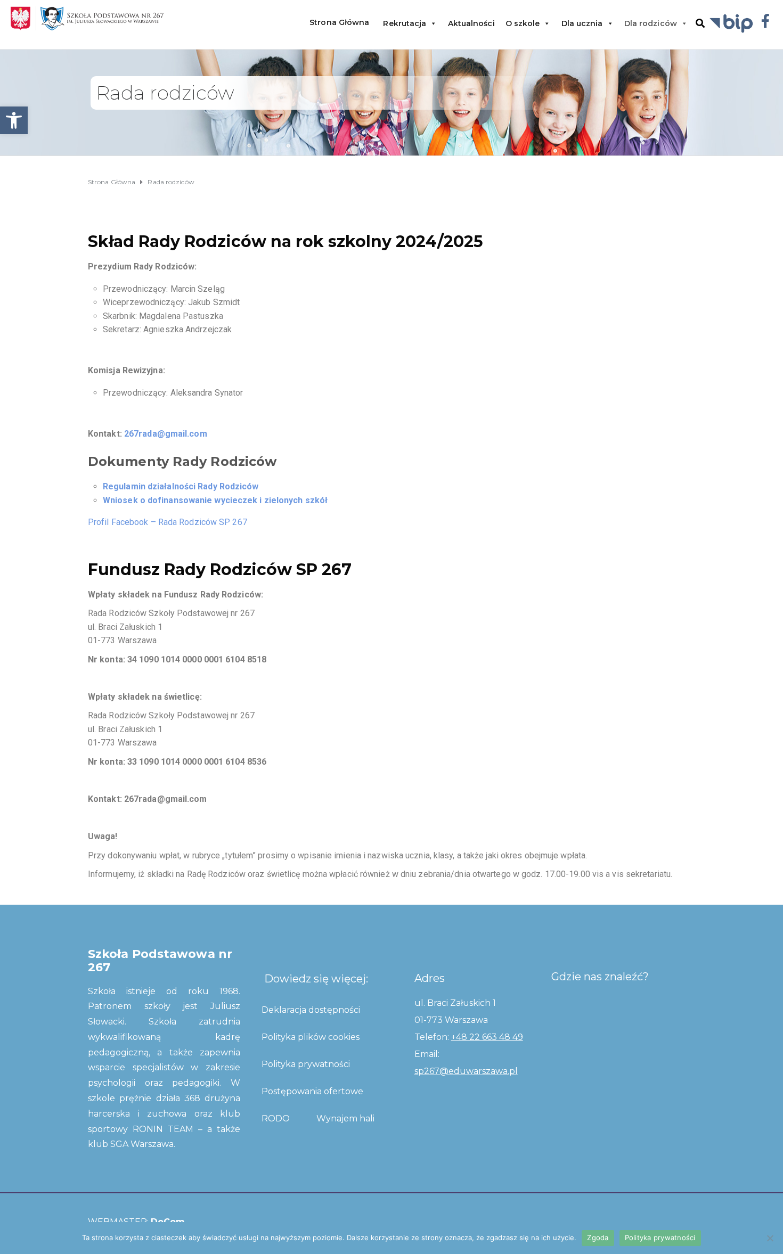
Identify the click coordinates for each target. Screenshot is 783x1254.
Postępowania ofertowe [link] (312, 1091)
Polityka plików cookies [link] (311, 1037)
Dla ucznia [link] (582, 23)
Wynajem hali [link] (345, 1118)
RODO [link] (276, 1118)
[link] (14, 120)
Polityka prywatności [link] (306, 1064)
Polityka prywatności (660, 1237)
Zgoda (597, 1237)
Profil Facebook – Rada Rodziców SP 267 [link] (167, 522)
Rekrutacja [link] (404, 23)
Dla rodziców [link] (650, 23)
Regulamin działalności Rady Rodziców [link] (181, 486)
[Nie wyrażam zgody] (769, 1238)
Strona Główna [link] (339, 22)
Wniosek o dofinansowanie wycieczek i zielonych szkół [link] (215, 500)
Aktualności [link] (471, 23)
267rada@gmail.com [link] (165, 434)
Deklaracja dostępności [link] (311, 1010)
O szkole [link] (522, 23)
